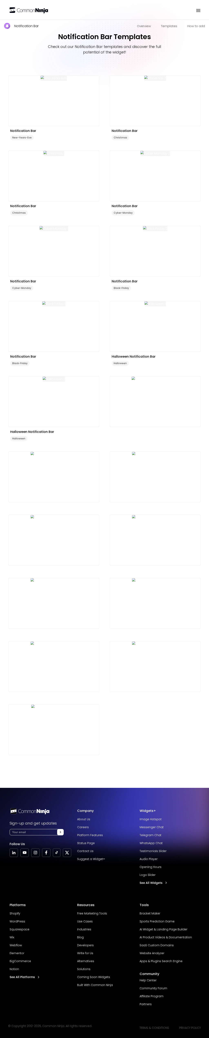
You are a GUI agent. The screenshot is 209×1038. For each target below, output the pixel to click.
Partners (146, 1004)
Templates (169, 26)
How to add (196, 26)
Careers (83, 827)
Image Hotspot (151, 819)
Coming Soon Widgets (93, 977)
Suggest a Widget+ (91, 859)
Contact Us (85, 851)
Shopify (15, 913)
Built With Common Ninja (95, 985)
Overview (144, 26)
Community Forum (153, 988)
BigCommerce (20, 961)
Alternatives (85, 961)
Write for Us (85, 953)
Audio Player (149, 859)
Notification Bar (26, 26)
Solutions (83, 969)
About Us (83, 819)
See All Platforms (22, 977)
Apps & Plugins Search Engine (161, 961)
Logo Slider (148, 875)
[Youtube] (24, 852)
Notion (14, 969)
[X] (67, 852)
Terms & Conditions (154, 1028)
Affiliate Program (151, 996)
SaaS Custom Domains (157, 945)
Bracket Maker (150, 913)
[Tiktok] (56, 852)
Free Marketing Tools (92, 913)
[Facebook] (46, 852)
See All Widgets (151, 883)
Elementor (17, 953)
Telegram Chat (150, 835)
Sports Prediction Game (157, 921)
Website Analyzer (152, 953)
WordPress (17, 921)
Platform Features (90, 835)
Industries (84, 929)
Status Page (86, 843)
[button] (60, 832)
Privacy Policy (190, 1028)
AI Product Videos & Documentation (166, 937)
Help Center (148, 980)
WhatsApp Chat (151, 843)
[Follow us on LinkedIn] (14, 852)
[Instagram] (35, 852)
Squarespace (19, 929)
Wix (12, 937)
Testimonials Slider (153, 851)
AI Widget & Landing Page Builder (163, 929)
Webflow (16, 945)
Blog (80, 937)
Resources (85, 905)
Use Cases (85, 921)
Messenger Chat (152, 827)
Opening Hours (150, 867)
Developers (85, 945)
